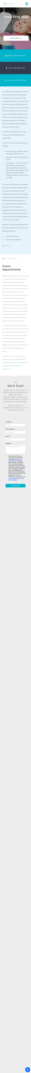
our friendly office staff (16, 362)
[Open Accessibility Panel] (27, 1069)
